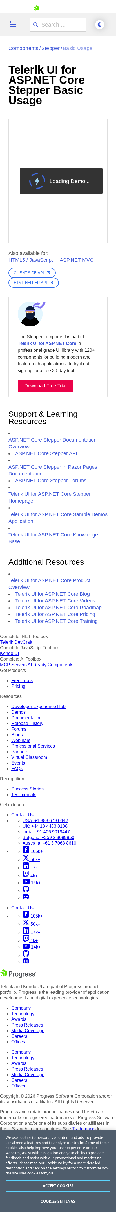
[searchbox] (58, 24)
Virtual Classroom (29, 757)
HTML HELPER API (30, 283)
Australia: (49, 843)
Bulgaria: (48, 837)
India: (46, 831)
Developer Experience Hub (38, 706)
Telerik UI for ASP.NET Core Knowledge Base (53, 538)
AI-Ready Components (50, 664)
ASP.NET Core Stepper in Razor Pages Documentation (52, 470)
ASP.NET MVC (76, 260)
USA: (45, 820)
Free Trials (22, 680)
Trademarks (84, 1128)
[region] (58, 1171)
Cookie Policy (56, 1162)
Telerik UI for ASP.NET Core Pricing (55, 614)
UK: (45, 826)
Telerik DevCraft (16, 642)
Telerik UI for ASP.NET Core (47, 343)
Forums (18, 729)
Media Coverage (27, 1030)
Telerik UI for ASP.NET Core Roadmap (58, 607)
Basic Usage (78, 48)
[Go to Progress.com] (18, 976)
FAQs (17, 768)
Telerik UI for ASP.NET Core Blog (52, 594)
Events (18, 763)
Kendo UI (9, 653)
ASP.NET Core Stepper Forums (50, 480)
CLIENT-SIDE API (29, 273)
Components (23, 48)
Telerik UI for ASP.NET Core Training (56, 621)
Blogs (17, 734)
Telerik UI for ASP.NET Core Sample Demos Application (58, 518)
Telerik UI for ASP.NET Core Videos (55, 601)
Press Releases (27, 1025)
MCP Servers (13, 664)
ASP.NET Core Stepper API (46, 453)
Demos (18, 712)
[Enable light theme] (99, 24)
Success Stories (27, 789)
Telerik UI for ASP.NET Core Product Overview (49, 584)
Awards (18, 1019)
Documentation (26, 717)
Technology (22, 1013)
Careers (19, 1036)
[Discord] (26, 897)
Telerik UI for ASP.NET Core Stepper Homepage (49, 497)
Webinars (20, 740)
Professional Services (33, 746)
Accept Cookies (58, 1185)
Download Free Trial (45, 385)
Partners (19, 751)
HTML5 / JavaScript (30, 260)
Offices (18, 1042)
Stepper (50, 48)
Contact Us (22, 815)
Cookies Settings (58, 1201)
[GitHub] (26, 890)
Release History (27, 723)
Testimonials (23, 794)
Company (21, 1008)
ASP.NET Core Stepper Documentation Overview (52, 443)
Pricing (18, 686)
